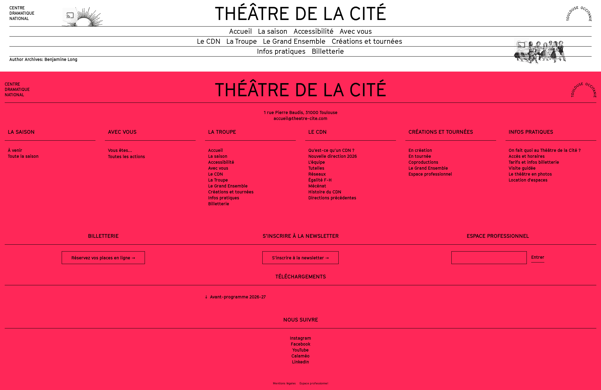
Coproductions (423, 162)
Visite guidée (522, 168)
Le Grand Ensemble (294, 41)
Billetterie (328, 51)
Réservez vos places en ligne (101, 257)
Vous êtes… (120, 150)
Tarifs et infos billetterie (534, 162)
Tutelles (316, 168)
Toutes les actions (126, 156)
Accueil (240, 31)
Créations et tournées (367, 41)
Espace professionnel (430, 174)
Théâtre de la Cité (300, 13)
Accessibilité (314, 31)
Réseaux (317, 174)
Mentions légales (284, 383)
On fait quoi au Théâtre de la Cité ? (545, 150)
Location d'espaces (528, 179)
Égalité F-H (320, 179)
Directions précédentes (332, 197)
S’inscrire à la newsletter (298, 257)
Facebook (301, 344)
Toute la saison (23, 156)
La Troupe (241, 41)
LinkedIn (300, 361)
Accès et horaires (527, 156)
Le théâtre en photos (530, 174)
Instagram (300, 338)
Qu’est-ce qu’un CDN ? (331, 150)
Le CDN (208, 41)
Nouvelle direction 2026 (332, 156)
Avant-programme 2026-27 (237, 296)
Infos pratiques (281, 51)
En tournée (419, 156)
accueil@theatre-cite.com (300, 118)
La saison (272, 31)
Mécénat (317, 185)
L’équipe (316, 162)
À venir (15, 150)
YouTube (300, 349)
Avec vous (356, 31)
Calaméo (300, 355)
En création (420, 150)
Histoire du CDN (324, 191)
